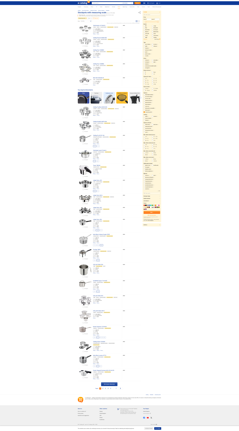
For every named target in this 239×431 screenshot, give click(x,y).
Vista (94, 181)
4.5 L (97, 161)
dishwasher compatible (149, 108)
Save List (96, 18)
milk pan (155, 46)
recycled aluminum (149, 186)
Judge (155, 25)
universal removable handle (150, 65)
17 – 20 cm (156, 88)
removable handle (96, 343)
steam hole (147, 124)
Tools (138, 6)
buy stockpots (150, 220)
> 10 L (155, 84)
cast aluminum (148, 183)
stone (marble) (148, 118)
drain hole (116, 27)
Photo (92, 6)
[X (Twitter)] (151, 417)
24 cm (146, 160)
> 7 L (154, 148)
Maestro (147, 31)
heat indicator (148, 104)
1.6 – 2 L (147, 138)
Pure (94, 51)
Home (119, 6)
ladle (146, 46)
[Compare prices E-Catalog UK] (84, 3)
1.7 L (94, 245)
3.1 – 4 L (155, 80)
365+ (94, 79)
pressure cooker (148, 50)
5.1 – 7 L (155, 82)
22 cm (155, 159)
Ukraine (101, 411)
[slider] (145, 22)
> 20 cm (155, 154)
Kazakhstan (102, 419)
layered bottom (148, 102)
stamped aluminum (149, 179)
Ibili (146, 25)
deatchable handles (104, 343)
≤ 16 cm (146, 88)
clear (89, 18)
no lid (104, 266)
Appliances (107, 6)
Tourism (143, 6)
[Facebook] (144, 418)
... (113, 388)
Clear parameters (152, 215)
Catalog (79, 10)
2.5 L (98, 245)
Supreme (95, 328)
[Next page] (120, 388)
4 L (97, 191)
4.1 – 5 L (147, 82)
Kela (146, 27)
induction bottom (103, 27)
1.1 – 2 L (155, 78)
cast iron (147, 175)
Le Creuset (156, 29)
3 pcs (155, 72)
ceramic (155, 116)
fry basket (147, 167)
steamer (147, 48)
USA (100, 415)
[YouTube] (148, 417)
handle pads (156, 165)
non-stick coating (148, 96)
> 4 (154, 74)
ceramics (147, 188)
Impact (94, 282)
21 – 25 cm (147, 90)
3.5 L (101, 337)
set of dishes (147, 44)
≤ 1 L (146, 78)
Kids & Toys (125, 6)
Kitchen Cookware (101, 10)
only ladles (156, 60)
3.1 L (98, 146)
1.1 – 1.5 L (155, 136)
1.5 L (94, 337)
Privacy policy (80, 413)
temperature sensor (149, 130)
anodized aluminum (149, 185)
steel (154, 175)
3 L (100, 366)
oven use (147, 106)
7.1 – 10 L (147, 84)
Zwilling (155, 37)
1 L (94, 230)
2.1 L (101, 230)
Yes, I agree (157, 428)
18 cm (155, 152)
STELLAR (147, 33)
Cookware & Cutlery (93, 10)
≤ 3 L (146, 144)
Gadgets (79, 6)
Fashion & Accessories (156, 6)
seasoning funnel (148, 126)
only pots (147, 60)
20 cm (146, 154)
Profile (94, 312)
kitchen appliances (149, 171)
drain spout (147, 110)
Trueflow (94, 108)
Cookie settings (148, 428)
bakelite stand (148, 169)
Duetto (94, 27)
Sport (149, 6)
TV (96, 6)
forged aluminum (148, 181)
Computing (86, 6)
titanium (147, 120)
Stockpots (107, 10)
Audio (101, 6)
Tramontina (156, 35)
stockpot (155, 44)
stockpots (147, 62)
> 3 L (154, 140)
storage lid (147, 67)
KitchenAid (156, 27)
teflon (146, 116)
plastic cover (147, 165)
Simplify (94, 123)
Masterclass (156, 31)
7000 (94, 266)
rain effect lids (148, 128)
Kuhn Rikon (147, 29)
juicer (146, 51)
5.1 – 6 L (155, 146)
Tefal (155, 33)
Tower (146, 35)
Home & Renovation (85, 10)
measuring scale (82, 18)
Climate (113, 6)
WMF (146, 37)
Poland (101, 417)
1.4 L (94, 260)
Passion (94, 39)
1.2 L (94, 291)
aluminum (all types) (149, 177)
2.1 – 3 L (147, 80)
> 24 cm (155, 160)
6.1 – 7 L (147, 148)
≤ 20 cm (146, 159)
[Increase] (85, 28)
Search (137, 3)
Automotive (132, 6)
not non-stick (147, 98)
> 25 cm (155, 90)
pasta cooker (147, 53)
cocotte (146, 55)
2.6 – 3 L (147, 140)
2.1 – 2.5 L (155, 138)
